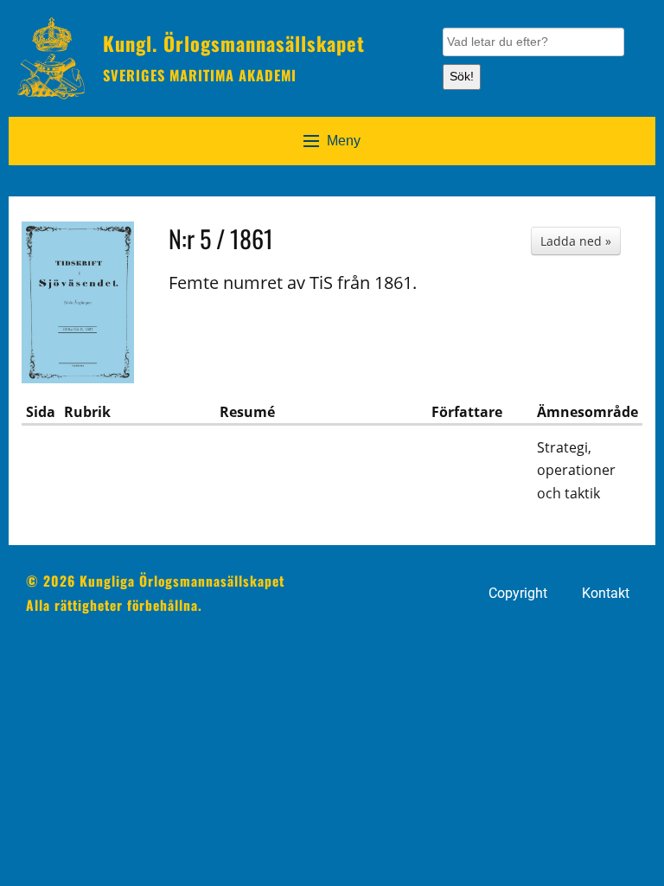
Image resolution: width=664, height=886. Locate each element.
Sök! (462, 76)
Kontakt (605, 593)
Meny (344, 140)
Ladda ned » (575, 241)
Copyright (517, 593)
